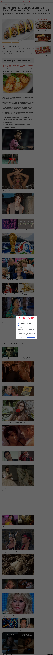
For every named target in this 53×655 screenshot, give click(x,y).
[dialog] (26, 327)
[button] (26, 327)
